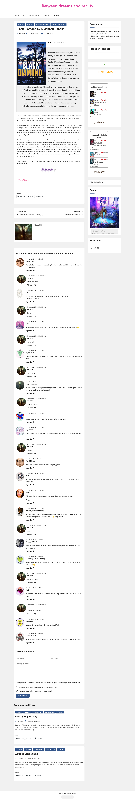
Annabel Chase (99, 96)
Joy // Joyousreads (32, 384)
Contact (56, 15)
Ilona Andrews (95, 166)
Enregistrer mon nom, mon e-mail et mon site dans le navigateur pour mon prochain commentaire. (48, 683)
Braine (28, 492)
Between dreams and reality (67, 6)
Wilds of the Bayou (58, 24)
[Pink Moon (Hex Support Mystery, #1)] (92, 96)
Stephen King (49, 712)
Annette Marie (94, 106)
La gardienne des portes (99, 162)
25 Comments (48, 33)
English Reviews (19, 15)
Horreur (19, 749)
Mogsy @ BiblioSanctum (34, 542)
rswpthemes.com (67, 797)
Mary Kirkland (30, 461)
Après (96, 153)
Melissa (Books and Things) (35, 511)
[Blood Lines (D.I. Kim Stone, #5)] (92, 114)
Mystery (29, 24)
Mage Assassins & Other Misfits (100, 102)
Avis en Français (34, 15)
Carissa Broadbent (95, 149)
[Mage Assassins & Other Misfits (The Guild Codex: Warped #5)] (92, 104)
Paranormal (38, 712)
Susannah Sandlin (42, 24)
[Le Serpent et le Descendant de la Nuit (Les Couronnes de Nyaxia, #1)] (92, 144)
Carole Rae (29, 621)
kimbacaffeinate (31, 636)
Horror (19, 712)
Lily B (27, 590)
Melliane (30, 278)
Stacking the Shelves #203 (74, 214)
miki (27, 292)
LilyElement (29, 430)
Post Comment (22, 696)
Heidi (27, 475)
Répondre (29, 270)
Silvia (27, 324)
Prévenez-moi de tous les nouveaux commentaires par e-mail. (37, 687)
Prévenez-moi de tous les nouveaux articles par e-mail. (34, 691)
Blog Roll (47, 15)
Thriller (60, 712)
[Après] (92, 157)
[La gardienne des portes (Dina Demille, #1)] (92, 163)
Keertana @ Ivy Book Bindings (35, 559)
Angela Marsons (99, 114)
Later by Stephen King (26, 716)
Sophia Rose (30, 261)
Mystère (20, 24)
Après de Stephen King (26, 754)
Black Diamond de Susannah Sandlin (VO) (29, 214)
